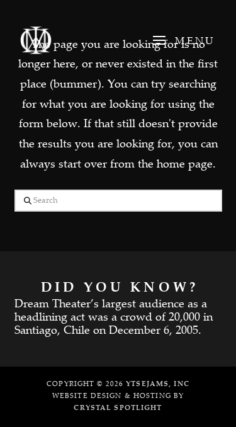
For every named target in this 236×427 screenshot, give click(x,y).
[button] (183, 40)
